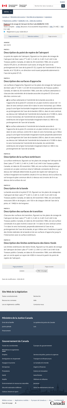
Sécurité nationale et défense (11, 387)
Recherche (37, 296)
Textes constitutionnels (9, 296)
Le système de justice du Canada (44, 322)
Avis (50, 400)
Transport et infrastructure (42, 359)
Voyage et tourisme (8, 363)
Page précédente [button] (14, 36)
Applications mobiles (22, 400)
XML (51, 27)
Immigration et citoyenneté (11, 359)
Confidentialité (59, 400)
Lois (35, 327)
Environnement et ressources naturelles (15, 383)
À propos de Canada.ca (38, 400)
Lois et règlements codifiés (11, 304)
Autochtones (38, 375)
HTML (18, 27)
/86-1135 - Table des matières (30, 21)
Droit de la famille (8, 322)
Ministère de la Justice (18, 17)
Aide (35, 300)
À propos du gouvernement (43, 346)
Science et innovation (41, 371)
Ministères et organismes (10, 350)
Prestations (6, 371)
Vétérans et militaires (41, 379)
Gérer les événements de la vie (44, 387)
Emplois (4, 355)
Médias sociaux (7, 400)
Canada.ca (5, 17)
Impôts (4, 379)
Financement (6, 331)
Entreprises (6, 367)
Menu (8, 12)
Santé (4, 375)
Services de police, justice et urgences (46, 355)
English (62, 2)
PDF (62, 27)
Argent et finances (40, 367)
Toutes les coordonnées (10, 346)
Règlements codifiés (10, 21)
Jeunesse (36, 383)
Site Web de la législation (35, 17)
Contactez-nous (39, 304)
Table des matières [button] (33, 36)
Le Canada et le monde (41, 363)
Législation (48, 17)
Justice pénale (6, 327)
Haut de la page (7, 403)
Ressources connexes (9, 300)
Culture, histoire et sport (10, 392)
